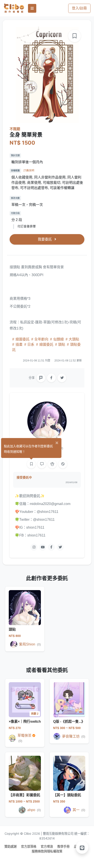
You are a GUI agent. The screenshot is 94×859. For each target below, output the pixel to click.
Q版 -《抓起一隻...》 (69, 721)
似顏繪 (58, 339)
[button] (82, 847)
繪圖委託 (22, 339)
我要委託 (45, 239)
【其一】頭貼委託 (67, 795)
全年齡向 (41, 339)
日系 (30, 344)
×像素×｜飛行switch (25, 721)
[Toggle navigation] (32, 8)
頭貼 (61, 344)
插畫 (19, 344)
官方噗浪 (47, 846)
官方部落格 (29, 846)
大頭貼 (73, 339)
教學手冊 (63, 846)
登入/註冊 (79, 8)
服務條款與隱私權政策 (47, 851)
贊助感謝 (10, 846)
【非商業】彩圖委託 (24, 795)
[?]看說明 (29, 170)
